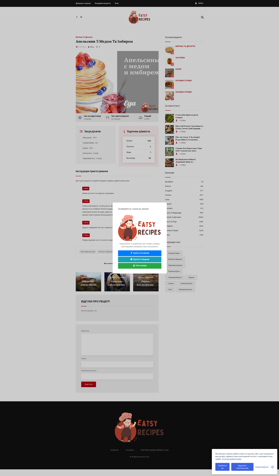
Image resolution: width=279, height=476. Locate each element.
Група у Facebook (141, 253)
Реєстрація (141, 265)
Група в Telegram (141, 259)
